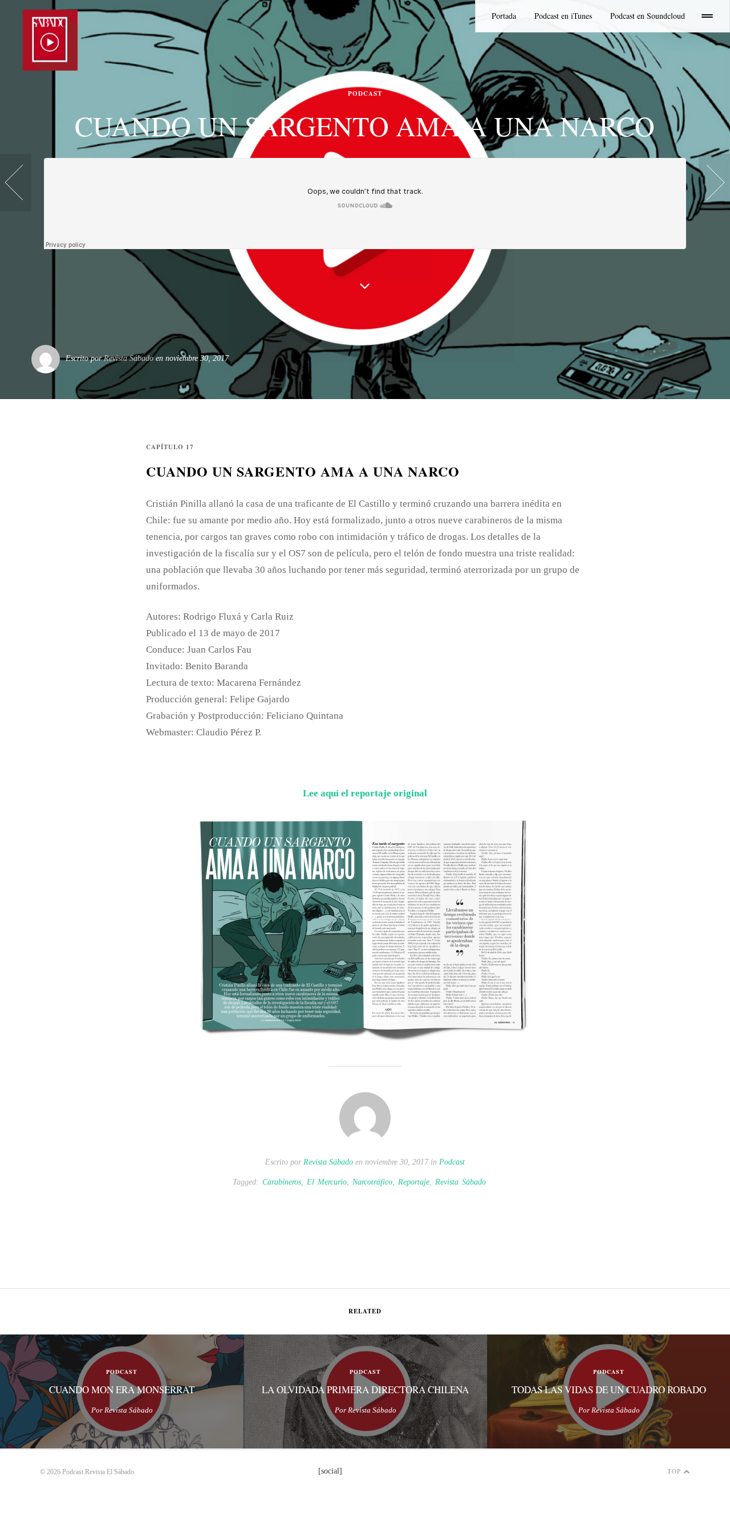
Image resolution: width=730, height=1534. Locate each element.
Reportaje (413, 1182)
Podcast (452, 1162)
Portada (504, 15)
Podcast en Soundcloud (647, 15)
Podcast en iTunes (563, 15)
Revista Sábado (128, 358)
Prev (14, 1392)
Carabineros (281, 1182)
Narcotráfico (372, 1182)
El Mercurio (327, 1182)
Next (715, 1392)
